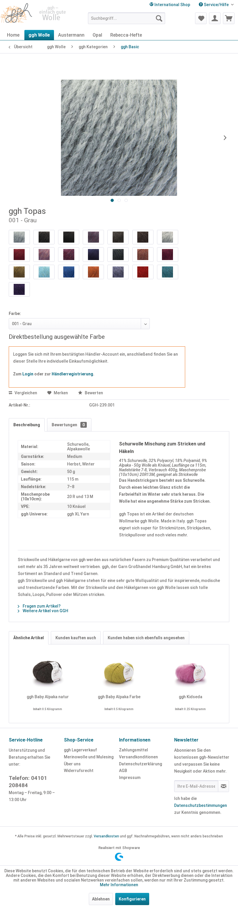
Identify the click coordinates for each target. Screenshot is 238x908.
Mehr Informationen (119, 884)
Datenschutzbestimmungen (200, 805)
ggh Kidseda (190, 696)
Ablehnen (101, 899)
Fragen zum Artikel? (41, 606)
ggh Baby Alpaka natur (48, 696)
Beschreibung (26, 424)
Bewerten (93, 393)
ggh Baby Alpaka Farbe (119, 696)
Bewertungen (68, 424)
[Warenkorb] (229, 18)
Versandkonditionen (138, 757)
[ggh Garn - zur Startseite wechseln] (33, 14)
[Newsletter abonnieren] (223, 786)
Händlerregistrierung (72, 374)
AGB (123, 770)
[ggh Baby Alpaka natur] (47, 670)
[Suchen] (159, 18)
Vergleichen (25, 393)
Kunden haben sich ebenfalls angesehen (146, 637)
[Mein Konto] (215, 18)
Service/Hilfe (216, 4)
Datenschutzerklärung (140, 764)
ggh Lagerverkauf (80, 750)
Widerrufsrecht (78, 770)
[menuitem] (216, 4)
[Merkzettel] (201, 18)
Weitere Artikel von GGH (45, 610)
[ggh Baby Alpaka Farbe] (119, 670)
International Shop (172, 4)
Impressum (129, 777)
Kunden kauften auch (75, 637)
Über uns (72, 764)
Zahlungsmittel (133, 750)
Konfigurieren (132, 899)
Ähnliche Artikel (28, 637)
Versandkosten (106, 836)
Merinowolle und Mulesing (88, 757)
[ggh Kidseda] (190, 670)
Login (27, 374)
